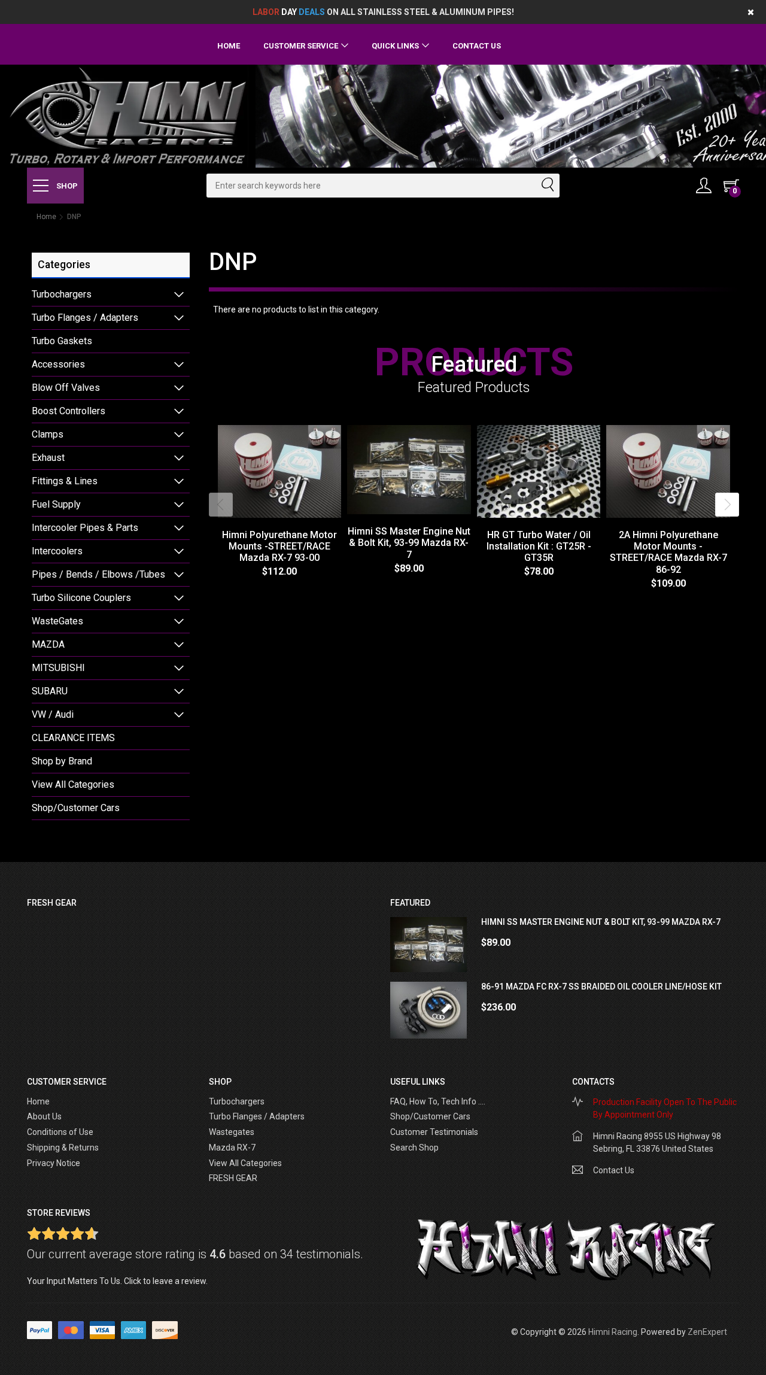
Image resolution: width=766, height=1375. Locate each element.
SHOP (66, 185)
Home (228, 45)
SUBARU (50, 691)
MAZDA (48, 644)
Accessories (58, 364)
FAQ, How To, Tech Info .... (437, 1101)
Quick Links (395, 45)
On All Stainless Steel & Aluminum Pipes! (383, 12)
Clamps (47, 434)
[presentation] (221, 505)
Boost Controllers (68, 411)
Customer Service (300, 45)
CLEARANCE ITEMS (73, 737)
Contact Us (476, 45)
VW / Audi (53, 714)
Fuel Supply (56, 504)
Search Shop (414, 1147)
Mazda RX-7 (232, 1147)
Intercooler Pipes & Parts (85, 527)
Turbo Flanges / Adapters (85, 317)
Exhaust (48, 457)
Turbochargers (62, 294)
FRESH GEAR (233, 1178)
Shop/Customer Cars (76, 808)
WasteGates (57, 621)
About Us (44, 1116)
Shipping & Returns (63, 1147)
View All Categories (73, 784)
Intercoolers (57, 551)
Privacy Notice (53, 1163)
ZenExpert (707, 1332)
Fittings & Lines (65, 481)
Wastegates (231, 1132)
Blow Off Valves (66, 387)
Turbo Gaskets (62, 341)
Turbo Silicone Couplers (81, 597)
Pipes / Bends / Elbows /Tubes (98, 574)
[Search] (547, 186)
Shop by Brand (62, 761)
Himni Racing (612, 1332)
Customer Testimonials (434, 1132)
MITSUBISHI (58, 667)
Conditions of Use (60, 1132)
